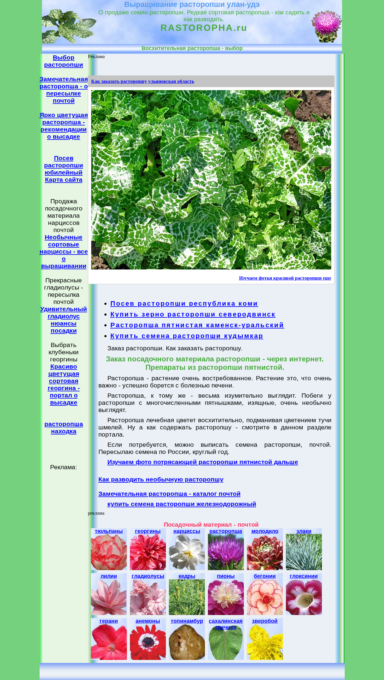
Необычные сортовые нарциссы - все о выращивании (64, 251)
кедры (186, 576)
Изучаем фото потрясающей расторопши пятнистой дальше (202, 461)
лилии (108, 576)
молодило (264, 531)
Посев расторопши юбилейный (63, 165)
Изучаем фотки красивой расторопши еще (285, 278)
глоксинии (304, 576)
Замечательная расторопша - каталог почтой (169, 493)
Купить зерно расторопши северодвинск (193, 314)
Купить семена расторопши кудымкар (186, 336)
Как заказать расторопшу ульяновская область (142, 81)
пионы (226, 576)
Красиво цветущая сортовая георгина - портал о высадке (64, 384)
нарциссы (186, 531)
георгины (147, 531)
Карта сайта (63, 179)
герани (109, 621)
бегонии (265, 576)
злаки (303, 531)
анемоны (148, 621)
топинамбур (187, 621)
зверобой (265, 621)
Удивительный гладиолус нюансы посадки (63, 319)
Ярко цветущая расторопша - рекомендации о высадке (64, 125)
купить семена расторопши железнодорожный (181, 503)
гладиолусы (148, 576)
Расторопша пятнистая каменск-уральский (197, 325)
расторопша (225, 531)
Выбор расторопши (63, 61)
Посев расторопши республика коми (184, 303)
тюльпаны (109, 531)
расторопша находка (63, 427)
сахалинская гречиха (226, 624)
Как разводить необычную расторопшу (161, 479)
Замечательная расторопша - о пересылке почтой (64, 89)
